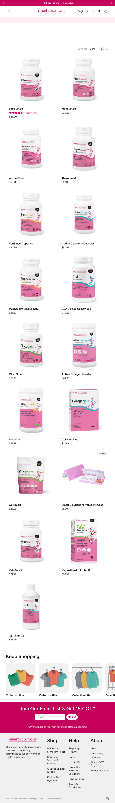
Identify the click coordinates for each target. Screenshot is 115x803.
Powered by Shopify (34, 798)
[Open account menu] (99, 11)
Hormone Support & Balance (52, 760)
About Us (95, 748)
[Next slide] (51, 79)
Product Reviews (99, 770)
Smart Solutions (19, 798)
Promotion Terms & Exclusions (75, 770)
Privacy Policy (76, 778)
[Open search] (93, 11)
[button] (93, 48)
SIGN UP (72, 717)
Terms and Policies (53, 798)
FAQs (72, 756)
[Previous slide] (10, 79)
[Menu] (9, 11)
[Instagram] (107, 799)
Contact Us (75, 761)
